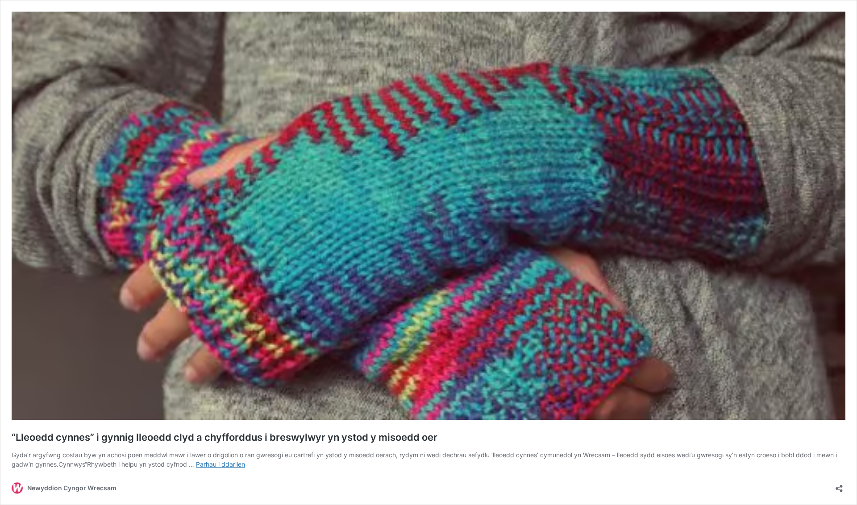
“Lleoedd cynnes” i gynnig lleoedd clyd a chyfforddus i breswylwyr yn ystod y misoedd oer (224, 437)
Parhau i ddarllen (220, 464)
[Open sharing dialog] (839, 486)
